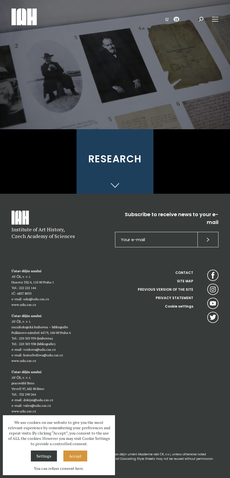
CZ (167, 19)
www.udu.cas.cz (24, 304)
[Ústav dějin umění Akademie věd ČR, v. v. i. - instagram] (213, 289)
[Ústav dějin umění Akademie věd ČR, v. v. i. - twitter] (213, 317)
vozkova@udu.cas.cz (39, 349)
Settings (43, 456)
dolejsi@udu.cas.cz (38, 400)
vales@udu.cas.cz (37, 405)
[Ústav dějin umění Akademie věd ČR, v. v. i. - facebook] (213, 275)
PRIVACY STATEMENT (174, 297)
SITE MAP (185, 281)
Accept (75, 456)
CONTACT (184, 272)
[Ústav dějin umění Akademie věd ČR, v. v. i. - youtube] (213, 303)
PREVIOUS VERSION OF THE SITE (165, 289)
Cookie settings (179, 306)
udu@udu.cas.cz (36, 299)
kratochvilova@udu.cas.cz (43, 355)
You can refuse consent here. (59, 468)
